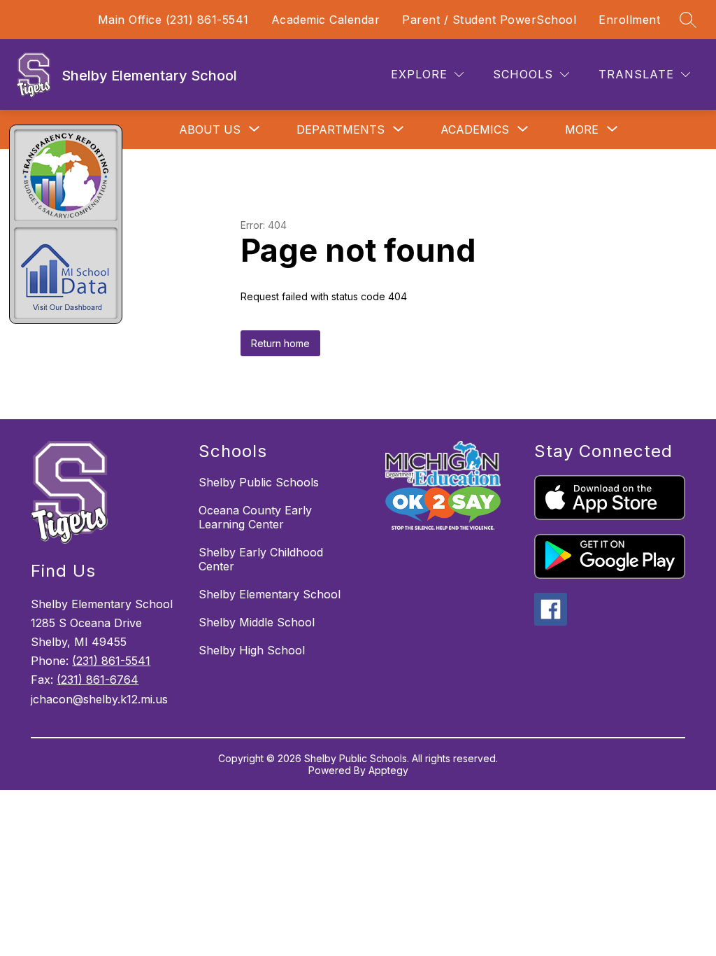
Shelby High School (252, 650)
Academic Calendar (325, 20)
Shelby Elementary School (270, 594)
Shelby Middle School (257, 622)
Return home (280, 343)
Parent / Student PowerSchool (489, 20)
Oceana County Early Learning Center (255, 517)
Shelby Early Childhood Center (261, 559)
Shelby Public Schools (259, 482)
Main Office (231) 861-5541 (173, 20)
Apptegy (388, 770)
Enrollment (629, 20)
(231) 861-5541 (111, 661)
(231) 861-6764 (97, 680)
